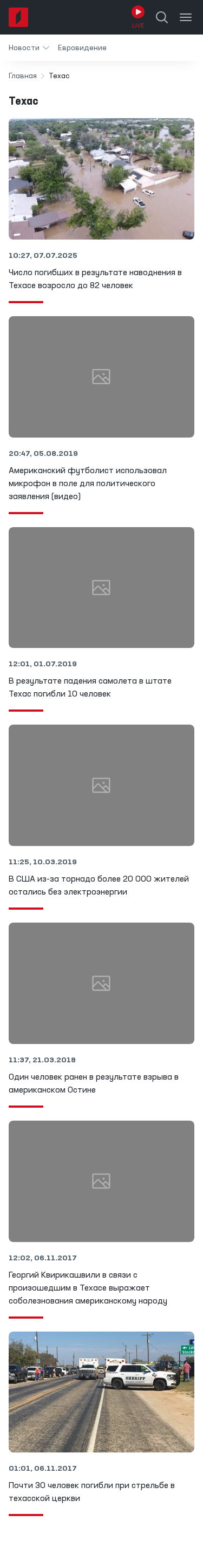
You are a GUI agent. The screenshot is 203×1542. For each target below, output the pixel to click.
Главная (23, 76)
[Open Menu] (185, 17)
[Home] (18, 17)
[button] (29, 48)
